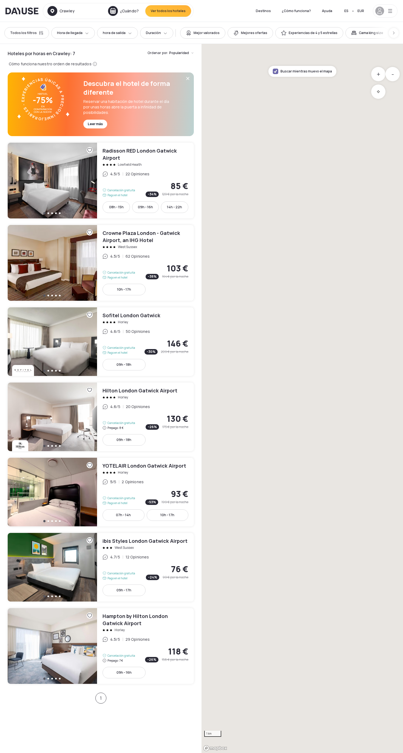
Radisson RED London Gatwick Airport (101, 180)
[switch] (202, 33)
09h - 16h (145, 207)
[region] (302, 398)
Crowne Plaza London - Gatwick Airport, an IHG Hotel (101, 263)
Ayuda (327, 11)
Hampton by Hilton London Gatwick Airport (101, 646)
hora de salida (114, 32)
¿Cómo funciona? (296, 11)
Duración (153, 32)
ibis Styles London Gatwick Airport (101, 567)
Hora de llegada (70, 32)
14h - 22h (174, 207)
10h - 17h (124, 289)
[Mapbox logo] (215, 748)
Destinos (263, 11)
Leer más (95, 124)
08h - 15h (116, 207)
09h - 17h (124, 590)
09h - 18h (124, 364)
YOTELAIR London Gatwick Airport (101, 492)
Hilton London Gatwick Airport (101, 417)
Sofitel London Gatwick (101, 341)
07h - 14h (123, 515)
